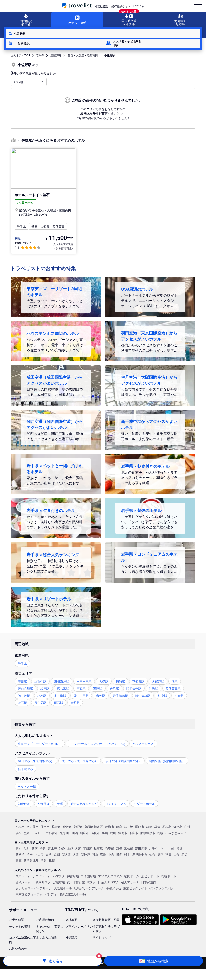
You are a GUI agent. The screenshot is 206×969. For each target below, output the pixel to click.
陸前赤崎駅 (25, 688)
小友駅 (41, 695)
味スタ (91, 882)
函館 (44, 860)
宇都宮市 (52, 832)
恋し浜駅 (63, 688)
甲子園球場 (88, 876)
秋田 (168, 854)
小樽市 (20, 826)
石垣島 (166, 826)
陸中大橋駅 (142, 695)
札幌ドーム (168, 876)
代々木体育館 (76, 882)
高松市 (95, 832)
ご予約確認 (16, 919)
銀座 (119, 826)
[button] (54, 43)
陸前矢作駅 (133, 688)
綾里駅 (44, 688)
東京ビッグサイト (135, 888)
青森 (19, 860)
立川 (163, 848)
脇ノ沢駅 (24, 695)
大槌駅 (103, 681)
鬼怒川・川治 (69, 832)
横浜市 (56, 826)
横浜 (179, 848)
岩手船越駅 (120, 695)
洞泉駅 (162, 695)
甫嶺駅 (81, 688)
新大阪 (66, 854)
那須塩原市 (147, 832)
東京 (19, 848)
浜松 (19, 832)
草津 (157, 826)
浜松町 (128, 848)
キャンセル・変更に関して (49, 928)
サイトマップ (101, 937)
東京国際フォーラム (29, 894)
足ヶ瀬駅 (60, 695)
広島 (103, 854)
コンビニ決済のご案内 (22, 939)
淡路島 (177, 826)
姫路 (105, 832)
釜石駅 (22, 702)
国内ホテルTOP (20, 55)
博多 (119, 854)
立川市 (39, 832)
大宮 (78, 848)
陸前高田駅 (173, 688)
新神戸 (85, 854)
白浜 (187, 826)
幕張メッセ (113, 888)
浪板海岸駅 (61, 681)
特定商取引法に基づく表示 (106, 928)
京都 (57, 854)
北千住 (153, 848)
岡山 (95, 854)
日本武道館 (148, 882)
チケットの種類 (19, 926)
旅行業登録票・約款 (106, 919)
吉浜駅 (114, 688)
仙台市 (45, 826)
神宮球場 (73, 876)
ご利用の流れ (45, 919)
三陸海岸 (56, 55)
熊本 (127, 854)
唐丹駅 (75, 702)
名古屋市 (33, 826)
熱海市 (109, 826)
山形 (176, 854)
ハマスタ (59, 876)
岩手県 (40, 55)
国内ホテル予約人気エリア (33, 820)
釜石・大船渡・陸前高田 (83, 55)
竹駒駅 (153, 688)
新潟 (184, 854)
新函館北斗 (31, 860)
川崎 (171, 848)
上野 (70, 848)
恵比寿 (52, 848)
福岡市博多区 (94, 826)
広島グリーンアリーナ (89, 888)
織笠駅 (100, 695)
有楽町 (109, 848)
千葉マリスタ (42, 882)
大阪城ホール (63, 888)
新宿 (35, 848)
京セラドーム (150, 876)
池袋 (62, 848)
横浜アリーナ (130, 882)
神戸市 (78, 826)
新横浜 (20, 854)
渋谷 (43, 848)
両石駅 (58, 702)
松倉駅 (179, 695)
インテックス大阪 (161, 888)
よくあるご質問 (46, 937)
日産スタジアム (108, 882)
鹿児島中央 (139, 854)
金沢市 (67, 826)
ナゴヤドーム (42, 876)
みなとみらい (177, 832)
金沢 (49, 854)
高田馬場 (141, 848)
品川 (27, 848)
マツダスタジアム (110, 876)
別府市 (84, 832)
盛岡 (160, 854)
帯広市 (133, 832)
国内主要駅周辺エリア (30, 842)
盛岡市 (28, 832)
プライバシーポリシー (78, 928)
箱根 (149, 826)
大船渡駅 (158, 681)
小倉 (111, 854)
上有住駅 (40, 681)
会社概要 (71, 919)
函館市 (139, 826)
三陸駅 (97, 688)
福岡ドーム (131, 876)
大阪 (76, 854)
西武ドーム (23, 882)
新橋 (119, 848)
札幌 (52, 860)
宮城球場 (59, 882)
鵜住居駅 (40, 702)
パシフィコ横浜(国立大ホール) (65, 894)
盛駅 (175, 681)
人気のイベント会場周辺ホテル (36, 870)
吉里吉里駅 (84, 681)
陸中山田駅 (81, 695)
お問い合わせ (18, 948)
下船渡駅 (138, 681)
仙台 (152, 854)
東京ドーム (23, 876)
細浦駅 (120, 681)
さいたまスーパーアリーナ (34, 888)
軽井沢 (128, 826)
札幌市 (161, 832)
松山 (113, 832)
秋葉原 (98, 848)
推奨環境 (71, 937)
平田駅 (22, 681)
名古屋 (39, 854)
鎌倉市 (122, 832)
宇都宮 (87, 848)
